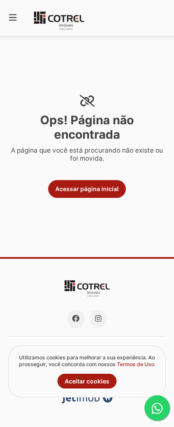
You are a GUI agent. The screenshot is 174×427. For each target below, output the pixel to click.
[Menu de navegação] (12, 18)
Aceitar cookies (87, 381)
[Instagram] (98, 319)
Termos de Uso (135, 364)
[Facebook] (76, 319)
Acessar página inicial (87, 188)
